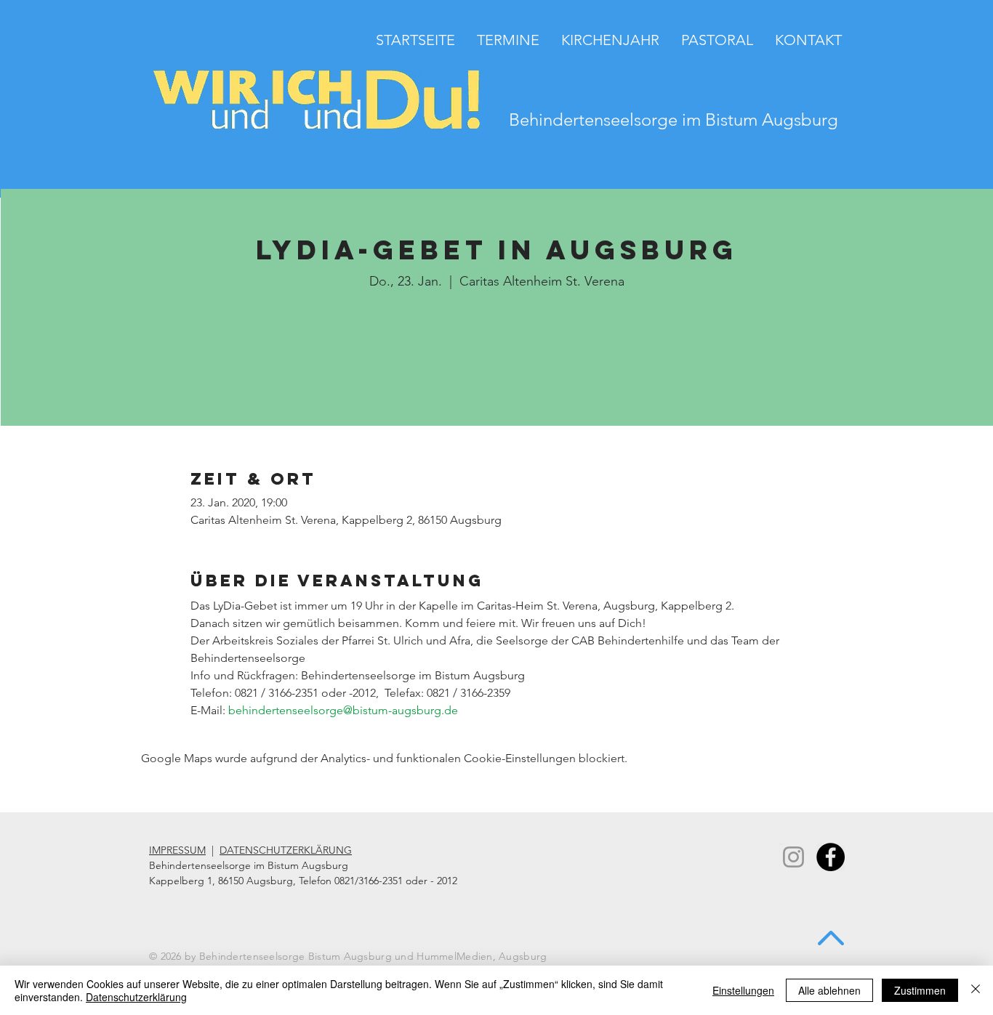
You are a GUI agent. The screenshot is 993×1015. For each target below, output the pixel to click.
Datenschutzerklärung (136, 997)
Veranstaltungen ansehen (497, 361)
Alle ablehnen (829, 990)
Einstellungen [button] (743, 990)
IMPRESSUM (177, 850)
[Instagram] (793, 857)
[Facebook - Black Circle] (830, 857)
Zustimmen (920, 990)
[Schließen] (975, 990)
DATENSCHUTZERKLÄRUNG (286, 850)
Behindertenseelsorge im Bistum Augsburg (673, 119)
